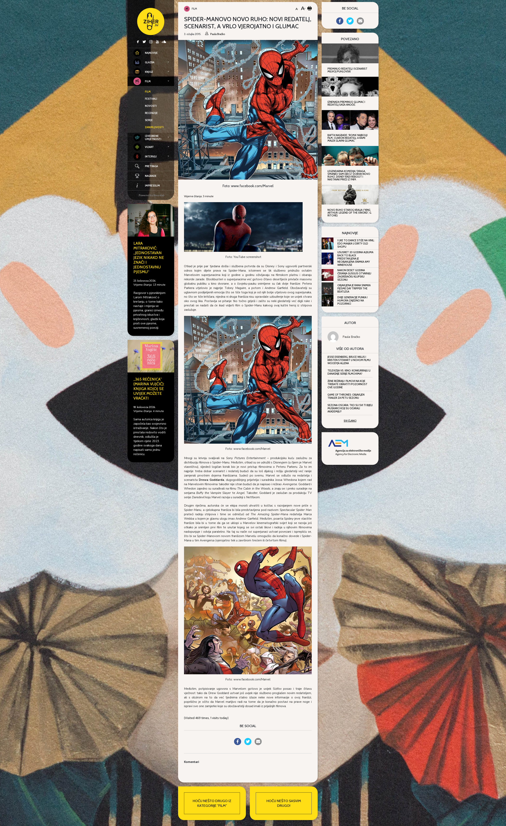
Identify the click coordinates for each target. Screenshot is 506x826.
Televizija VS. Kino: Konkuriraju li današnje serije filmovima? (349, 372)
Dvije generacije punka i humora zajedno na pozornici (352, 300)
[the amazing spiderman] (243, 226)
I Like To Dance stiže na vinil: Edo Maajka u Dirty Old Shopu (356, 243)
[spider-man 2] (248, 610)
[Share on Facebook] (237, 744)
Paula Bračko (351, 337)
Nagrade (151, 175)
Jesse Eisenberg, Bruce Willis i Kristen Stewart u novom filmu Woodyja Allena (349, 360)
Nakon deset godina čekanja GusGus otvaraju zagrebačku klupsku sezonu (354, 275)
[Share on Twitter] (247, 744)
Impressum (152, 185)
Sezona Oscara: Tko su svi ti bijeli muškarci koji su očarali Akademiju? (350, 408)
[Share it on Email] (258, 744)
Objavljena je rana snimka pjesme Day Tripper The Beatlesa (354, 288)
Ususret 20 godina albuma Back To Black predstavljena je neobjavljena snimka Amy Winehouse (355, 258)
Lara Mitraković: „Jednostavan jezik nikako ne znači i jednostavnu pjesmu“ (148, 257)
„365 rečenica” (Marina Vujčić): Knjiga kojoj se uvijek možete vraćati (148, 389)
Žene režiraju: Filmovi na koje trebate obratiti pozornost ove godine (347, 384)
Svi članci (350, 420)
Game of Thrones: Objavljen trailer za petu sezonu (346, 396)
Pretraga (151, 166)
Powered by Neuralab (151, 195)
